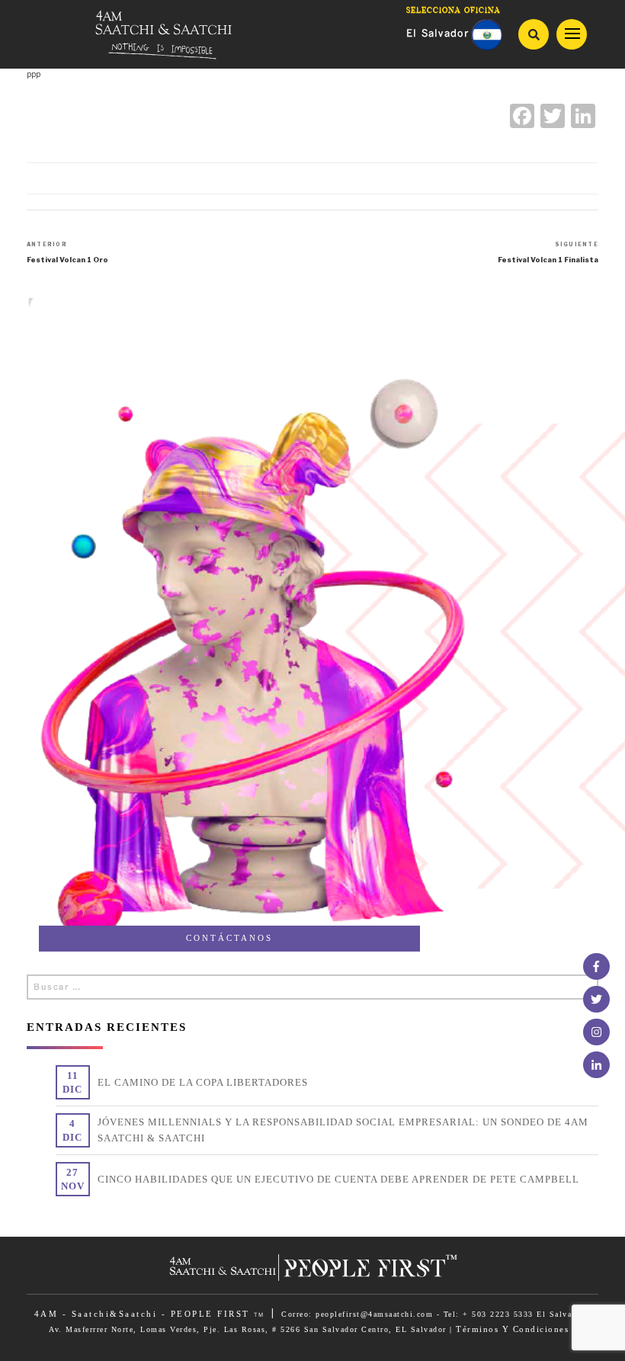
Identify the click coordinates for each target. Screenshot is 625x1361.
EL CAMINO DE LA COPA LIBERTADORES (203, 1082)
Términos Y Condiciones (512, 1329)
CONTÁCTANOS (229, 937)
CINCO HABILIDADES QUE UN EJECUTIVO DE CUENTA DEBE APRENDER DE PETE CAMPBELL (338, 1179)
